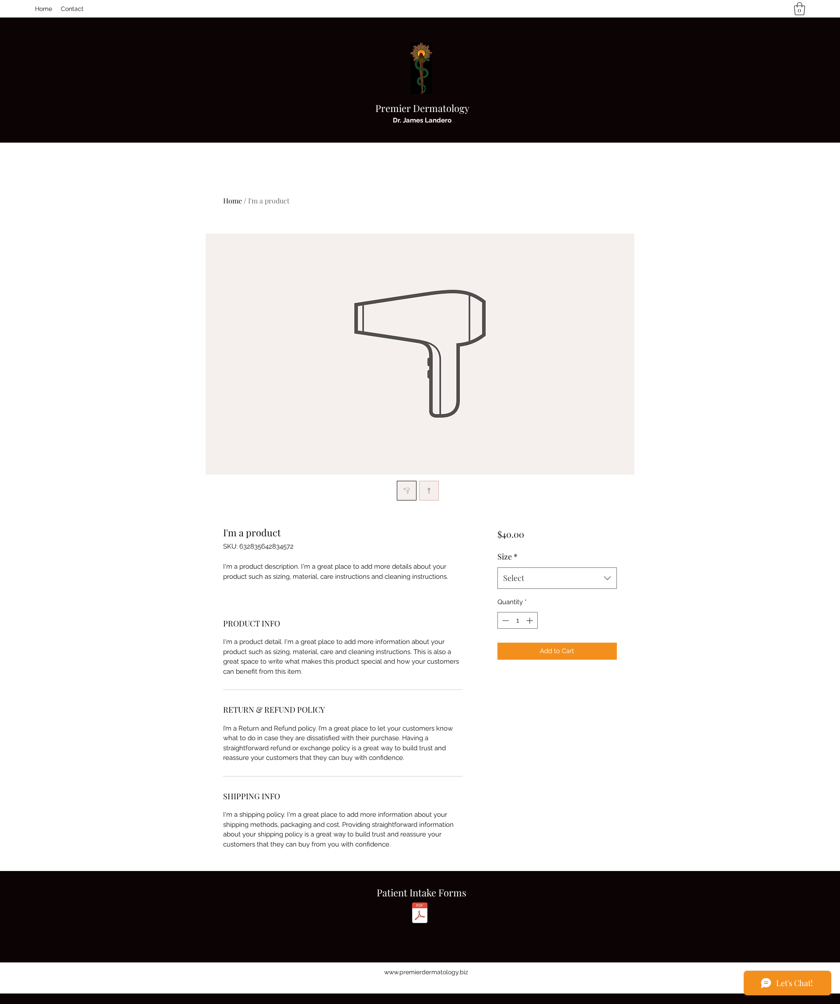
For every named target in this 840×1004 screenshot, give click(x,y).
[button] (799, 8)
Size (507, 556)
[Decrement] (505, 620)
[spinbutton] (517, 620)
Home (232, 200)
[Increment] (530, 620)
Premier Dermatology (422, 108)
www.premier (403, 972)
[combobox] (557, 578)
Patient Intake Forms (421, 892)
